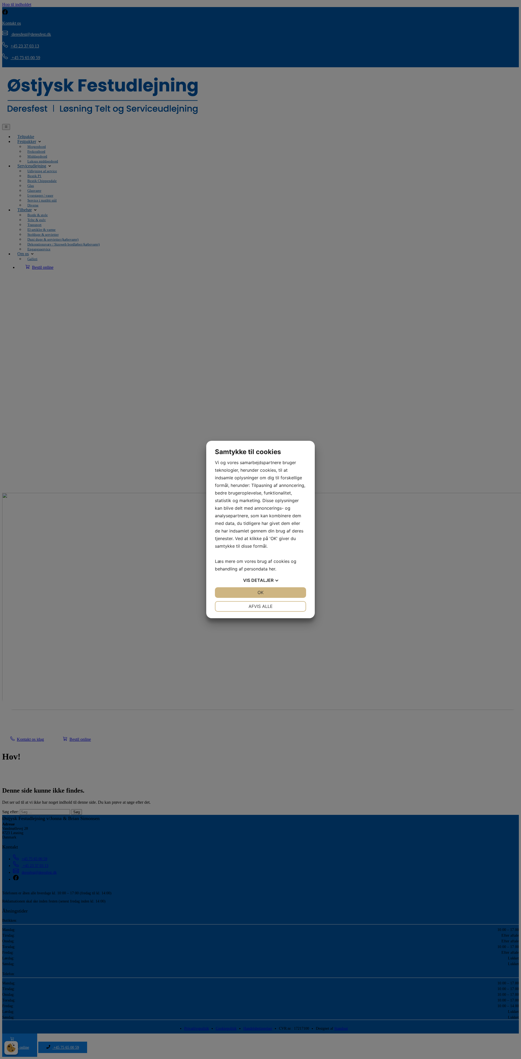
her (272, 569)
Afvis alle (261, 606)
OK (260, 592)
